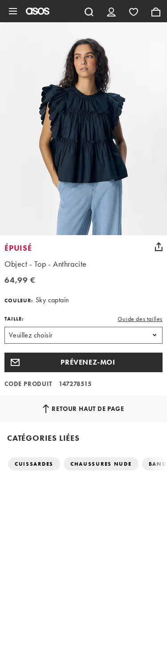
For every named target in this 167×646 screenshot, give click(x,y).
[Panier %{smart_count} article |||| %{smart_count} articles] (156, 11)
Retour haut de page (88, 409)
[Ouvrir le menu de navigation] (13, 11)
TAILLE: (14, 318)
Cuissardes (34, 463)
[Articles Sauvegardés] (133, 11)
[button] (83, 362)
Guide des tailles (140, 319)
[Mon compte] (111, 11)
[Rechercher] (89, 11)
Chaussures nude (101, 463)
